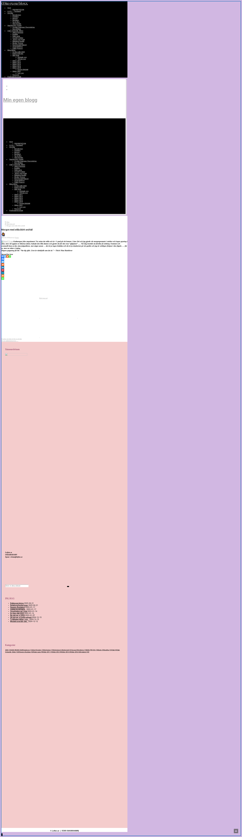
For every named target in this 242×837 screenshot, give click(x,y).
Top (236, 831)
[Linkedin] (2, 267)
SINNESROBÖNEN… (18, 609)
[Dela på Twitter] (20, 318)
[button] (2, 834)
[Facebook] (9, 89)
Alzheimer (49, 650)
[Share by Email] (20, 337)
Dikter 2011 (47, 652)
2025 (18, 650)
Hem (7, 222)
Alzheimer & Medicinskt (63, 650)
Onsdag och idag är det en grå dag (11, 339)
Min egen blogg (14, 3)
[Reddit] (7, 256)
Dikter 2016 (75, 652)
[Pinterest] (2, 270)
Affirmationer (26, 650)
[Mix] (2, 275)
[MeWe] (2, 273)
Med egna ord (10, 224)
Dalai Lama (38, 652)
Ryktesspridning (17, 603)
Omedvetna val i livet (18, 611)
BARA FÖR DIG (91, 650)
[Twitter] (5, 256)
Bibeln (100, 650)
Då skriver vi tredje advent (21, 617)
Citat (114, 650)
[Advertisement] (64, 678)
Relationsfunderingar (19, 605)
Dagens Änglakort (17, 607)
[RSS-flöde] (9, 86)
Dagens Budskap (26, 652)
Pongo (17, 238)
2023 (8, 650)
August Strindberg (79, 650)
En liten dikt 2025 (17, 613)
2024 (13, 650)
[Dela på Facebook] (59, 318)
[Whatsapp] (10, 256)
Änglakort (84, 652)
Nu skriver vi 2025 (17, 615)
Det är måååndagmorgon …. (9, 341)
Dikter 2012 (56, 652)
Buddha (108, 650)
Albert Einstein (38, 650)
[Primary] (23, 129)
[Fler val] (58, 337)
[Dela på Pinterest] (97, 318)
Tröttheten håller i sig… (19, 619)
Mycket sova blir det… (19, 621)
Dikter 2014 (66, 652)
